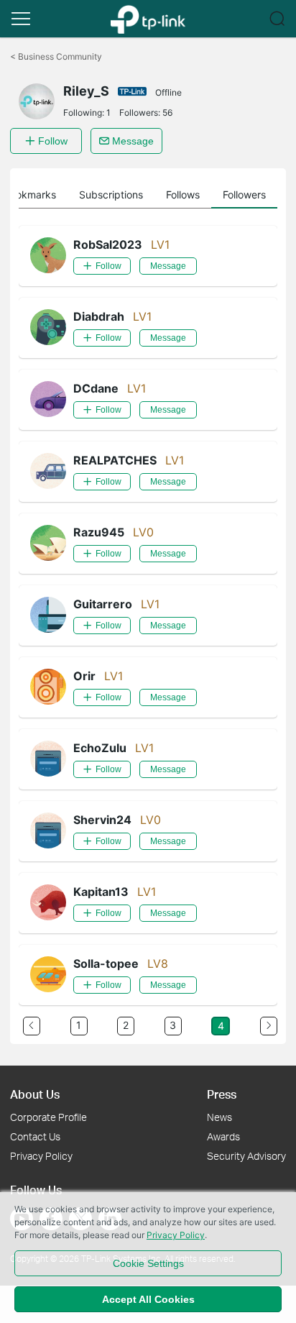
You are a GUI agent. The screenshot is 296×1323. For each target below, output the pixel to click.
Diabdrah (98, 316)
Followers (244, 194)
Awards (223, 1136)
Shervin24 (102, 819)
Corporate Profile (48, 1117)
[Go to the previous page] (31, 1026)
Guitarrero (102, 604)
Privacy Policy (41, 1156)
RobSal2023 (107, 244)
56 (167, 112)
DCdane (96, 388)
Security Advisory (246, 1156)
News (219, 1117)
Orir (84, 676)
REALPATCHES (115, 460)
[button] (21, 18)
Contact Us (35, 1136)
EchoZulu (99, 748)
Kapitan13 (101, 891)
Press (221, 1094)
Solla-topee (106, 963)
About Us (35, 1094)
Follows (183, 194)
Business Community (56, 56)
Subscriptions (111, 194)
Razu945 (98, 532)
